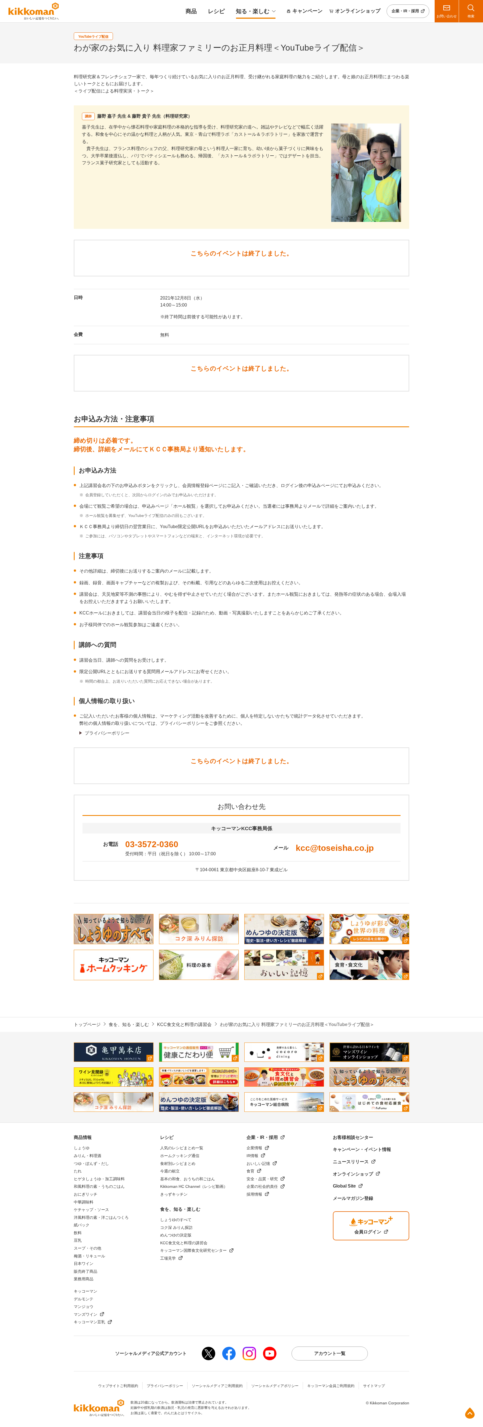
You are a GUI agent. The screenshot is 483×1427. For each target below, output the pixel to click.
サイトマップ (374, 1386)
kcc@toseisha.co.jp (335, 848)
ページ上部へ (470, 1413)
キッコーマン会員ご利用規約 (330, 1386)
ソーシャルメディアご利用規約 (217, 1386)
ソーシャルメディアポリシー (275, 1386)
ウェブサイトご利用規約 (118, 1386)
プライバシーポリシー (107, 733)
